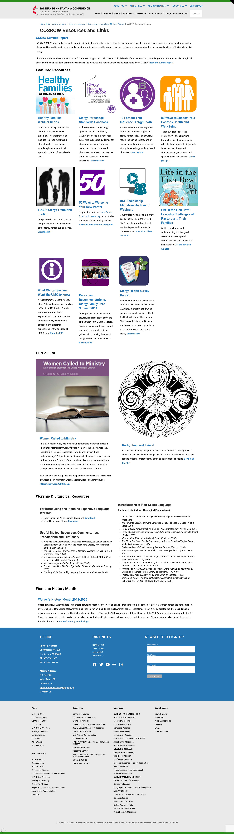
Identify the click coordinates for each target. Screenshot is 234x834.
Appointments (38, 745)
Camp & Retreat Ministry (124, 752)
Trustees (35, 794)
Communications (80, 738)
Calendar (158, 724)
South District (98, 648)
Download (90, 518)
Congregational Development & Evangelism (132, 787)
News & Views (161, 714)
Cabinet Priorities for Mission (126, 780)
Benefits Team (38, 766)
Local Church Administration (43, 791)
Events (157, 728)
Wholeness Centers (81, 763)
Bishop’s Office (38, 714)
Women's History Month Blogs (74, 621)
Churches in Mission (122, 756)
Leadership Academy (82, 731)
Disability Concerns (122, 721)
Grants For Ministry (40, 784)
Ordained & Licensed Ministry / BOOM (130, 794)
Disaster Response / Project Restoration (131, 763)
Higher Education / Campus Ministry (129, 770)
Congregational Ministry (127, 777)
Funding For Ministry (40, 780)
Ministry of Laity (120, 791)
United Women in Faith (123, 805)
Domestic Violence (122, 728)
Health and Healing (122, 731)
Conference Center (40, 717)
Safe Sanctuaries (80, 760)
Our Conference (38, 735)
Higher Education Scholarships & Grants (48, 787)
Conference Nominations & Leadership (48, 773)
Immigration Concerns (123, 735)
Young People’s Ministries (125, 812)
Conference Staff (39, 721)
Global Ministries (121, 766)
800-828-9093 (50, 658)
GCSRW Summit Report (52, 38)
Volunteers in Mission (123, 773)
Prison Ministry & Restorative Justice (130, 738)
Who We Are (37, 742)
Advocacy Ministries (124, 717)
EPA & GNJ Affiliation (41, 728)
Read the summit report (161, 62)
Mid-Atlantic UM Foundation (84, 735)
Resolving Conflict (80, 751)
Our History (36, 738)
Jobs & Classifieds (163, 721)
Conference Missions (123, 759)
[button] (231, 2)
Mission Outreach (123, 749)
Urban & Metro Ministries (124, 808)
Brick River (196, 5)
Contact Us (36, 724)
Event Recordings (162, 731)
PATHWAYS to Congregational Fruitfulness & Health (91, 743)
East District (97, 652)
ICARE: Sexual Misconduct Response (88, 728)
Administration (38, 759)
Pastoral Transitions (81, 747)
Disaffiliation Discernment (84, 717)
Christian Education (122, 784)
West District (98, 655)
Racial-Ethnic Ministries (124, 742)
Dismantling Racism (122, 724)
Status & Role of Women (124, 745)
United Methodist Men (123, 801)
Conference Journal (81, 714)
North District (98, 645)
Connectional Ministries (127, 714)
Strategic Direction (40, 731)
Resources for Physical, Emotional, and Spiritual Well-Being (89, 755)
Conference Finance (40, 770)
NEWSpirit (159, 717)
